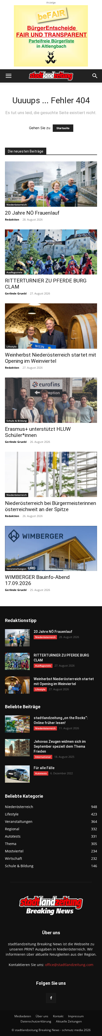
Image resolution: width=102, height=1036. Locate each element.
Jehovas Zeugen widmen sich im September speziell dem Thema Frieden (60, 746)
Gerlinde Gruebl (15, 293)
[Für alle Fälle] (17, 774)
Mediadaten (22, 1016)
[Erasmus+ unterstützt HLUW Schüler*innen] (51, 400)
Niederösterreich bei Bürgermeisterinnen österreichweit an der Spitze (50, 506)
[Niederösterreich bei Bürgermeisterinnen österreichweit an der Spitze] (51, 474)
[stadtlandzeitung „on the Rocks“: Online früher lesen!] (17, 724)
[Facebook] (51, 998)
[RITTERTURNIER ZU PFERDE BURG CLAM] (51, 252)
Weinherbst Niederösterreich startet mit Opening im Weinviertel (50, 358)
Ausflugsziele (14, 272)
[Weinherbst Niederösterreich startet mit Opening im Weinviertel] (51, 326)
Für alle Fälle (44, 768)
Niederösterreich (16, 204)
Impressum (76, 1016)
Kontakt (58, 1016)
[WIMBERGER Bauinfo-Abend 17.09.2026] (51, 548)
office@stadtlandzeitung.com (69, 964)
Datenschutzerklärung (36, 1021)
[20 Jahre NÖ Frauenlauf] (51, 184)
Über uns (42, 1016)
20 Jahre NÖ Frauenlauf (32, 213)
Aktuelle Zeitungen (69, 1021)
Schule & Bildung (16, 420)
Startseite (63, 128)
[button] (8, 76)
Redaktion (12, 219)
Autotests (41, 773)
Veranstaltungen (16, 568)
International (43, 757)
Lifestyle (11, 346)
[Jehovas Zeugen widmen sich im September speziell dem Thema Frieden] (17, 747)
